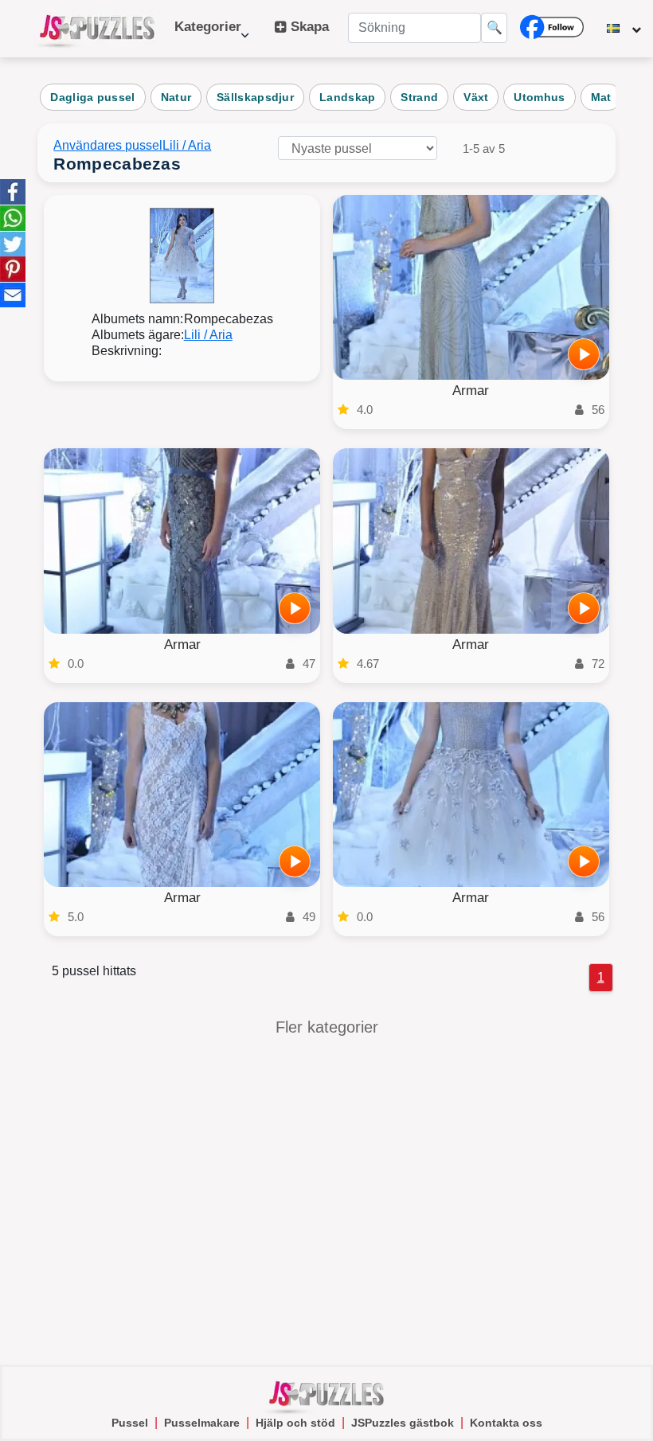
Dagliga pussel (92, 97)
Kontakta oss (506, 1422)
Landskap (347, 97)
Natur (176, 97)
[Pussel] (97, 29)
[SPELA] (584, 354)
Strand (419, 97)
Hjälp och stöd (295, 1422)
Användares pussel (107, 145)
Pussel (129, 1422)
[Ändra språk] (623, 29)
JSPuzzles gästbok (402, 1422)
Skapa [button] (308, 26)
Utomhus (539, 97)
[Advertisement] (326, 1197)
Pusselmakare (202, 1422)
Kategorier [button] (207, 34)
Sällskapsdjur (255, 97)
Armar (470, 390)
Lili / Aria (186, 145)
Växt (475, 97)
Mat (601, 97)
